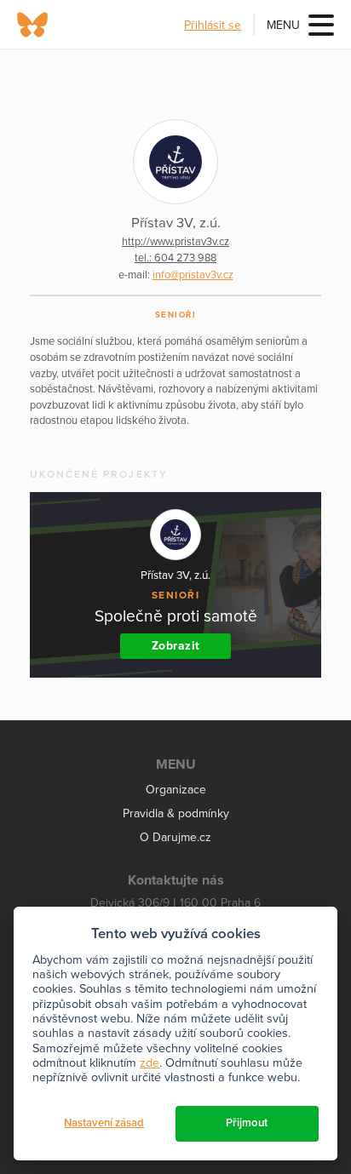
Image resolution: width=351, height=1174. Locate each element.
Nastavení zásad (104, 1123)
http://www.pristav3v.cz (175, 242)
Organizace (176, 789)
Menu (283, 25)
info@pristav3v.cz (192, 275)
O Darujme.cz (175, 837)
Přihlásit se (212, 25)
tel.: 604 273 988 (175, 258)
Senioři (176, 315)
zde (149, 1063)
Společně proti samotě (176, 616)
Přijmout (247, 1123)
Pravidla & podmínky (176, 813)
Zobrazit (176, 646)
